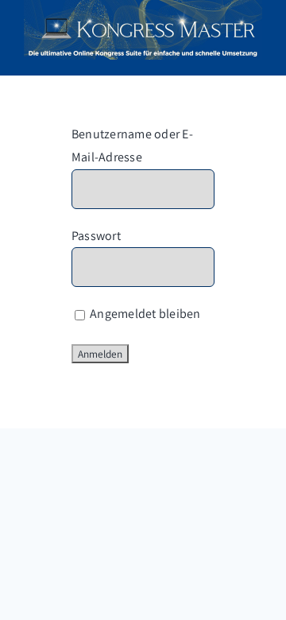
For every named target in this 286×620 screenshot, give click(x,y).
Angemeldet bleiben (144, 313)
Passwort (96, 235)
